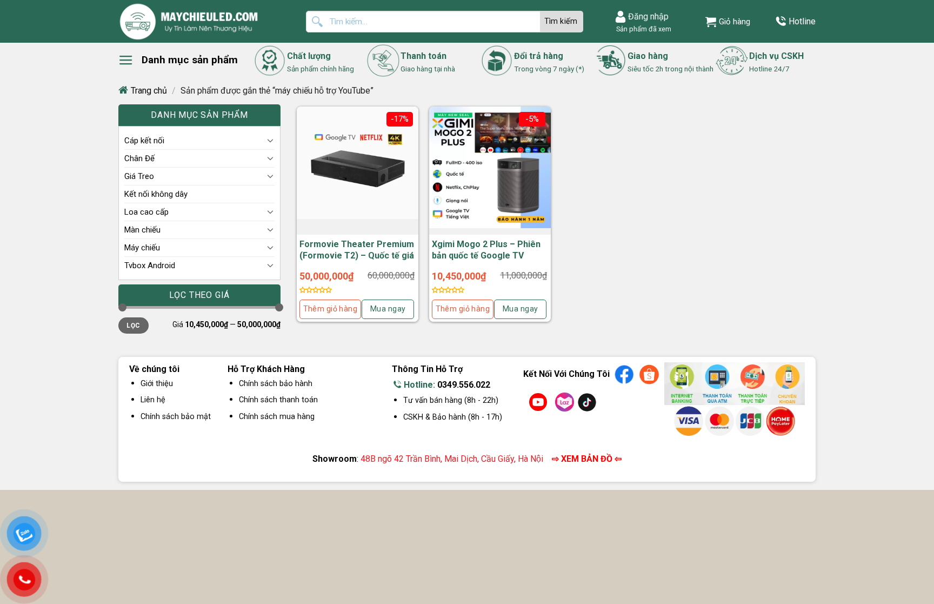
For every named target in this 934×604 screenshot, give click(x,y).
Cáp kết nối (144, 140)
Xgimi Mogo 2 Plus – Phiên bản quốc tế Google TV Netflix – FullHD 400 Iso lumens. (486, 261)
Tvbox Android (149, 265)
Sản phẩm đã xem (642, 29)
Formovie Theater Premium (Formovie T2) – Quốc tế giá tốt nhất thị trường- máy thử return (356, 261)
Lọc (133, 325)
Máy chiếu (142, 248)
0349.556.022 (463, 385)
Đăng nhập (648, 16)
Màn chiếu (142, 230)
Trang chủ (149, 90)
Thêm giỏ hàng (330, 308)
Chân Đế (139, 158)
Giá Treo (139, 176)
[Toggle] (270, 140)
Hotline (802, 21)
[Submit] (561, 21)
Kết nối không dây (156, 194)
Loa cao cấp (146, 212)
